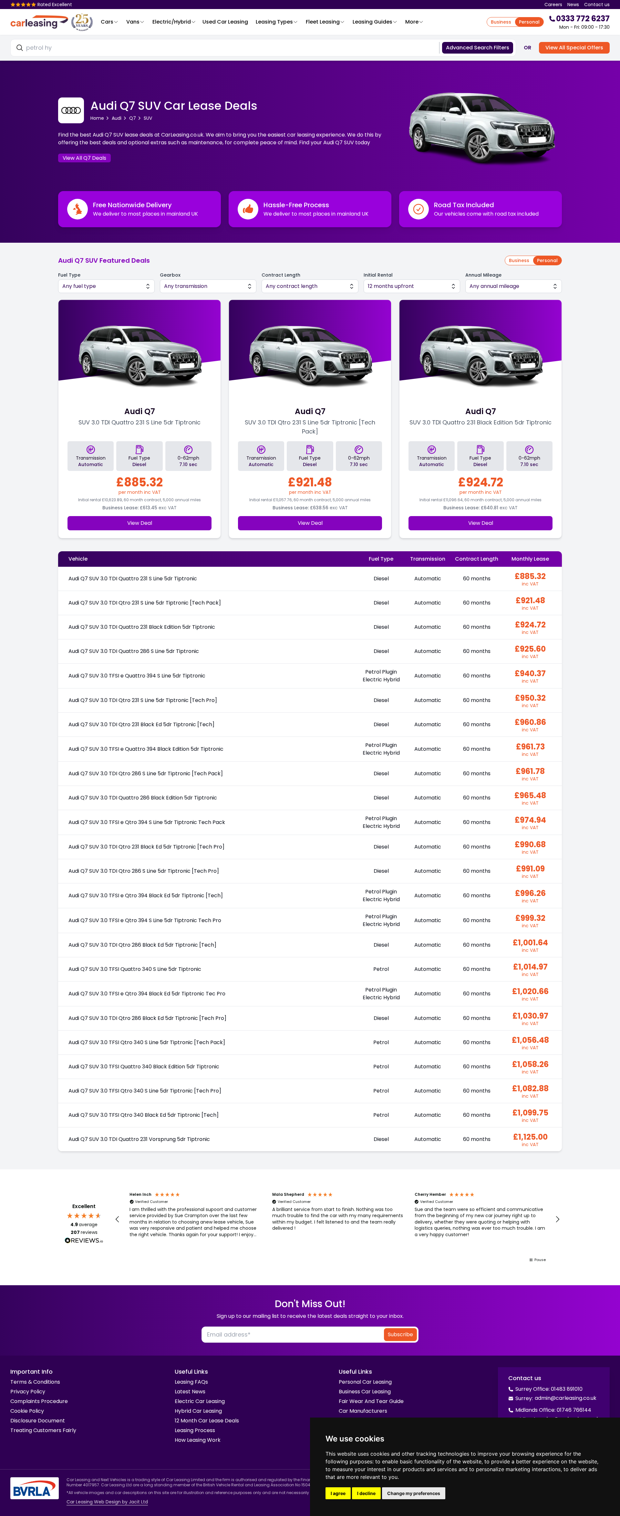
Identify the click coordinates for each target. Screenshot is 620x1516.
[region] (337, 1219)
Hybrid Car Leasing (198, 1411)
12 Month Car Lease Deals (207, 1420)
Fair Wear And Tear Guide (371, 1401)
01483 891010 (567, 1389)
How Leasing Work (198, 1440)
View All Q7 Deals (84, 158)
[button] (117, 1219)
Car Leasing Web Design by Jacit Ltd (107, 1502)
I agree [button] (338, 1493)
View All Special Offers (574, 47)
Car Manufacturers (363, 1411)
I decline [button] (366, 1493)
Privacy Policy (27, 1391)
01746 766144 (574, 1410)
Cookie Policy (27, 1411)
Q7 (132, 118)
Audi (116, 118)
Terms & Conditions (35, 1382)
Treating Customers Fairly (43, 1430)
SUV (148, 118)
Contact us (597, 4)
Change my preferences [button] (413, 1493)
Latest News (190, 1391)
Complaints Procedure (39, 1401)
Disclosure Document (37, 1420)
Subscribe (400, 1334)
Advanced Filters (477, 47)
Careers (553, 4)
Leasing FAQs (191, 1382)
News (573, 4)
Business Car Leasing (365, 1391)
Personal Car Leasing (365, 1382)
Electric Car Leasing (200, 1401)
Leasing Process (195, 1430)
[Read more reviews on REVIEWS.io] (84, 1241)
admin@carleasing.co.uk (565, 1398)
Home (97, 118)
